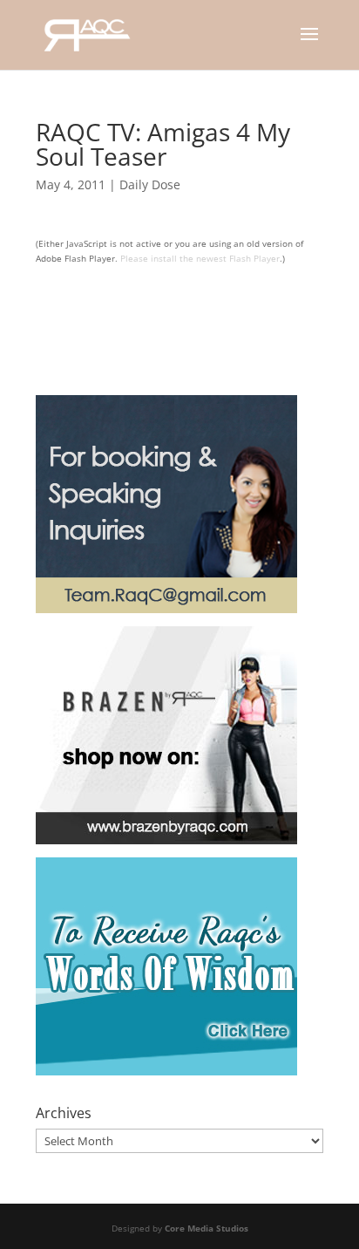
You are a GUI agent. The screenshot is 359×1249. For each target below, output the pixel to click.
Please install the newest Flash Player (200, 258)
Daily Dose (149, 184)
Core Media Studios (206, 1228)
